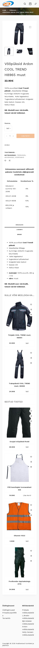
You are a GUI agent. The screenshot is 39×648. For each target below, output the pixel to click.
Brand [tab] (19, 234)
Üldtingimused (8, 610)
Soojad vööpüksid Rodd (19, 442)
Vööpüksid (19, 157)
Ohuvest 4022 (19, 536)
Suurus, (8, 123)
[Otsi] (25, 4)
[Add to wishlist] (5, 160)
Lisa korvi (25, 136)
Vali (27, 343)
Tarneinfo (6, 618)
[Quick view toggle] (31, 314)
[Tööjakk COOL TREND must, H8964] (20, 316)
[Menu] (36, 4)
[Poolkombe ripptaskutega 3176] (20, 562)
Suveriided (9, 157)
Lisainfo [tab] (19, 229)
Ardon (7, 145)
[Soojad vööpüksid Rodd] (20, 423)
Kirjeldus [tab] (19, 225)
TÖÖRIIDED (21, 155)
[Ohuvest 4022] (20, 517)
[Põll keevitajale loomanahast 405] (20, 468)
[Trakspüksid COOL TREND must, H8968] (20, 364)
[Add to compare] (9, 160)
